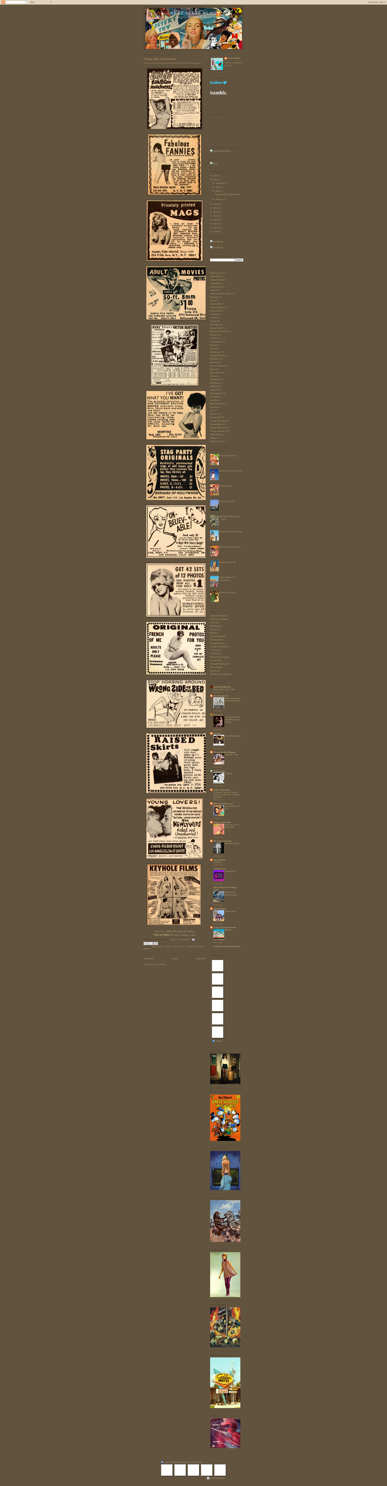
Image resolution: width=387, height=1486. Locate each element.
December (220, 183)
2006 (215, 231)
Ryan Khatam (234, 58)
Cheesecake (158, 946)
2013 (215, 204)
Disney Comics (216, 328)
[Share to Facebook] (153, 943)
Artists (212, 290)
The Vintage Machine (222, 840)
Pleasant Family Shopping (224, 752)
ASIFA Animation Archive (221, 293)
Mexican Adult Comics (227, 455)
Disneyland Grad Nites (219, 331)
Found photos (215, 341)
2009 (215, 219)
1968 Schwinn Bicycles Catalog (231, 893)
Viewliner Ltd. (219, 868)
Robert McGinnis (217, 403)
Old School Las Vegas (227, 592)
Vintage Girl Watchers (219, 646)
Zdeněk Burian (219, 908)
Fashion (213, 338)
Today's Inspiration (221, 789)
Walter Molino (216, 434)
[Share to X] (150, 943)
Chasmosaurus (230, 911)
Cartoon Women (216, 307)
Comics (213, 321)
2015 (215, 175)
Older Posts (201, 958)
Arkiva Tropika (216, 667)
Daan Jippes (215, 324)
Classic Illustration (218, 636)
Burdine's (228, 930)
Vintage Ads (178, 946)
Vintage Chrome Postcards (224, 927)
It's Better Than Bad (218, 615)
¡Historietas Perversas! (223, 803)
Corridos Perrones (225, 485)
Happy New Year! (231, 754)
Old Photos (214, 379)
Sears (212, 410)
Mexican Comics (217, 365)
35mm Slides (215, 276)
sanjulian (214, 407)
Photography (215, 393)
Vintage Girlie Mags (222, 822)
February (219, 199)
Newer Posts (148, 958)
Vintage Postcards (217, 431)
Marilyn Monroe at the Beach (230, 470)
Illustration (214, 358)
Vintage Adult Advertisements (160, 59)
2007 (215, 227)
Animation (214, 283)
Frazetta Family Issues (233, 736)
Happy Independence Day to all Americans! (233, 699)
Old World (214, 383)
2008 (215, 223)
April (218, 187)
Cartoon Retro (216, 303)
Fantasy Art (215, 629)
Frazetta (213, 345)
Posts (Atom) (160, 964)
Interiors (213, 362)
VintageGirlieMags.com (220, 663)
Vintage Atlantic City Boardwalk (227, 578)
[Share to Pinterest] (156, 943)
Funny (168, 946)
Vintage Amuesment (218, 420)
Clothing (214, 314)
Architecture (215, 286)
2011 (215, 211)
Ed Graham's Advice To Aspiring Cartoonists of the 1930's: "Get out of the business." (226, 794)
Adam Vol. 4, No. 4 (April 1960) (232, 825)
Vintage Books (216, 424)
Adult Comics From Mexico (229, 546)
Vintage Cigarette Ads (227, 562)
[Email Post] (193, 939)
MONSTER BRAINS (222, 686)
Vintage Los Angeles (226, 501)
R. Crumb (214, 396)
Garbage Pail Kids (217, 355)
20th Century (215, 273)
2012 (215, 208)
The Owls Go (215, 653)
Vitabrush (228, 773)
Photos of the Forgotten (219, 657)
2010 (215, 215)
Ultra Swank (215, 670)
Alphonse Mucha (217, 279)
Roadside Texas (230, 871)
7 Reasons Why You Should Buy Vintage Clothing (232, 719)
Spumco (213, 413)
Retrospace (218, 714)
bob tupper (214, 297)
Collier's (213, 317)
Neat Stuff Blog (193, 12)
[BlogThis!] (147, 943)
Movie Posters (216, 372)
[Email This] (144, 943)
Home (174, 958)
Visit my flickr (161, 935)
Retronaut (214, 632)
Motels (213, 369)
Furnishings (215, 352)
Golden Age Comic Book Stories (227, 946)
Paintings (214, 386)
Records (213, 400)
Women (147, 949)
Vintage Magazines (194, 946)
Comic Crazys (216, 650)
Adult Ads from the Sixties (180, 931)
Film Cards (214, 622)
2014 (215, 179)
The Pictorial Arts (221, 695)
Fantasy (213, 334)
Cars (212, 300)
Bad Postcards (216, 626)
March (218, 190)
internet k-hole (219, 859)
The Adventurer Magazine (221, 674)
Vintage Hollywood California (230, 531)
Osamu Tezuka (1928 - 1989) (224, 689)
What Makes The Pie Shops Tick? (224, 888)
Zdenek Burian (216, 441)
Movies (213, 376)
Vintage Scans (219, 770)
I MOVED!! (217, 862)
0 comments (184, 939)
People (213, 389)
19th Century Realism (219, 619)
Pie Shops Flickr (216, 639)
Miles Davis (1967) (232, 843)
